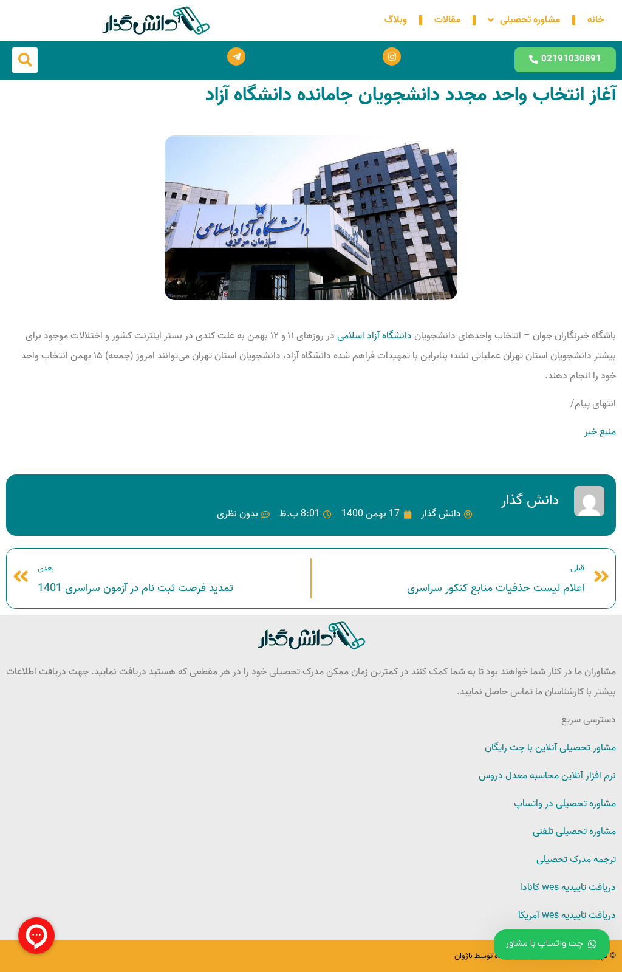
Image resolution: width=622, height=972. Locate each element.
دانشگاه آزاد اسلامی (374, 336)
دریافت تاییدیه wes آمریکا (567, 915)
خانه (595, 20)
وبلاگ (395, 20)
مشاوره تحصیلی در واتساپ (565, 804)
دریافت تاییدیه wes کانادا (568, 887)
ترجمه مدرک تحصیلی (576, 860)
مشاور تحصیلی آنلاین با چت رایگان (550, 748)
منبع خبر (600, 432)
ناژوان (463, 956)
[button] (25, 60)
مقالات (447, 20)
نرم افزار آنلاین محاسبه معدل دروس (547, 776)
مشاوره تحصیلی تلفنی (574, 832)
